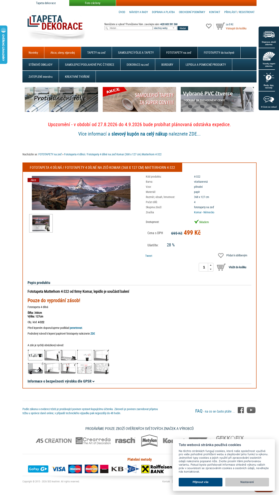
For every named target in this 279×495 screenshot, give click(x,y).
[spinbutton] (204, 267)
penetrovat (76, 328)
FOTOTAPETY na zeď (178, 52)
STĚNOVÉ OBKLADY (40, 64)
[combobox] (165, 28)
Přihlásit (230, 12)
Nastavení (247, 482)
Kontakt (214, 12)
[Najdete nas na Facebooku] (241, 409)
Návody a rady (138, 12)
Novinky (33, 52)
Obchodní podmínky (192, 12)
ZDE (92, 333)
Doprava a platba (163, 12)
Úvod (122, 12)
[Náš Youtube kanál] (251, 409)
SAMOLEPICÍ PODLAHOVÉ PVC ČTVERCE (89, 64)
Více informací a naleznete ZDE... (139, 133)
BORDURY (167, 64)
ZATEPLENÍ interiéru (40, 77)
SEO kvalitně (53, 481)
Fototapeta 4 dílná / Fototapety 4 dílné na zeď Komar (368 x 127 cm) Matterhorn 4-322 (113, 154)
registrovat (246, 12)
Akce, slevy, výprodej (62, 52)
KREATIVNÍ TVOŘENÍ (77, 77)
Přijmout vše (201, 482)
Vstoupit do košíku (236, 28)
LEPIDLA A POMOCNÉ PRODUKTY (206, 64)
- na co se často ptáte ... (215, 411)
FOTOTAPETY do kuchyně (219, 52)
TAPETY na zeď (96, 52)
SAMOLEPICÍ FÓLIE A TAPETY (136, 52)
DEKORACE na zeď (138, 64)
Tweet (148, 256)
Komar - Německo (204, 212)
